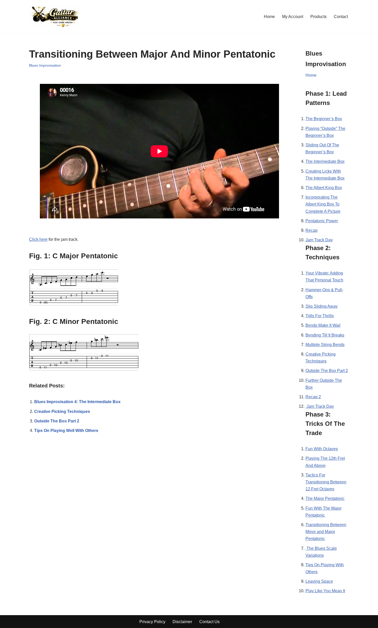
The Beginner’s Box (323, 119)
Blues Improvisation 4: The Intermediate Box (77, 402)
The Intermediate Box (325, 161)
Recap (311, 230)
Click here (38, 239)
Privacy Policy (152, 622)
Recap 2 (313, 397)
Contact (341, 16)
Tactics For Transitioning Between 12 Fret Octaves (325, 482)
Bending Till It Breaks (324, 335)
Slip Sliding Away (321, 306)
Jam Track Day (319, 240)
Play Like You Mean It (325, 591)
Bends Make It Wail (322, 325)
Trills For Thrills (319, 316)
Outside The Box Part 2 (56, 421)
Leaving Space (319, 581)
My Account (292, 16)
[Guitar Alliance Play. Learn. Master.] (55, 16)
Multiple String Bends (325, 344)
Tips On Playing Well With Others (66, 430)
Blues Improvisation (45, 65)
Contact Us (209, 622)
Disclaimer (182, 622)
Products (318, 16)
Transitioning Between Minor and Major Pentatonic (325, 532)
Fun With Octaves (321, 449)
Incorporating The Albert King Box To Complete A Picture (322, 204)
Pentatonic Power (321, 221)
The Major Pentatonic (325, 498)
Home (269, 16)
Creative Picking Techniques (62, 411)
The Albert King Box (323, 187)
